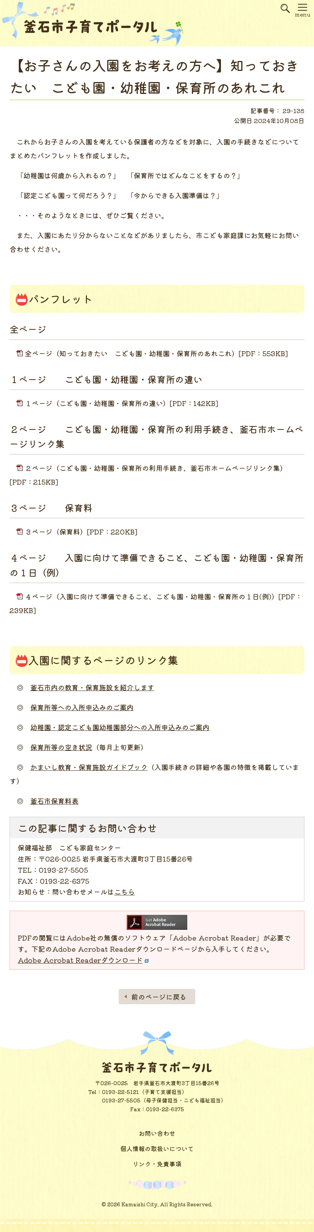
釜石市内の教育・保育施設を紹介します (92, 687)
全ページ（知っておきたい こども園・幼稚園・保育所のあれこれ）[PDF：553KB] (156, 353)
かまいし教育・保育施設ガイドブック (88, 767)
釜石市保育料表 (54, 801)
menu (302, 14)
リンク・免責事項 (157, 1163)
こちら (124, 891)
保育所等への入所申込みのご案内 (82, 707)
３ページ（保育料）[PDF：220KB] (81, 531)
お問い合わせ (157, 1133)
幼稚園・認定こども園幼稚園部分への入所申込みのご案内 (119, 727)
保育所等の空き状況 (61, 747)
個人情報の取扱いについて (157, 1148)
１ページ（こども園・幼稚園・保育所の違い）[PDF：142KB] (121, 403)
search (285, 11)
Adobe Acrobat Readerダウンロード (80, 960)
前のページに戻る (158, 997)
